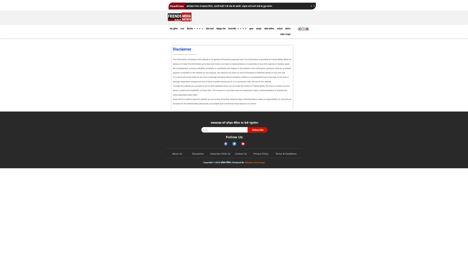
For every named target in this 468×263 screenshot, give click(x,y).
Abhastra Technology (255, 162)
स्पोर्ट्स (279, 28)
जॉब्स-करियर (269, 28)
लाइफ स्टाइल (285, 34)
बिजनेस (190, 28)
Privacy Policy (261, 153)
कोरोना (287, 28)
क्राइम (258, 28)
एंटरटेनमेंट (232, 28)
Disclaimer (198, 153)
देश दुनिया (174, 28)
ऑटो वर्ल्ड (210, 28)
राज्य (182, 28)
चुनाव (251, 28)
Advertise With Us (220, 153)
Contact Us (241, 153)
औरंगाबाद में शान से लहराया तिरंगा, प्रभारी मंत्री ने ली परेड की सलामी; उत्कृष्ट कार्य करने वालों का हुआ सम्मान (229, 6)
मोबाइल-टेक (220, 28)
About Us (177, 153)
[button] (314, 6)
